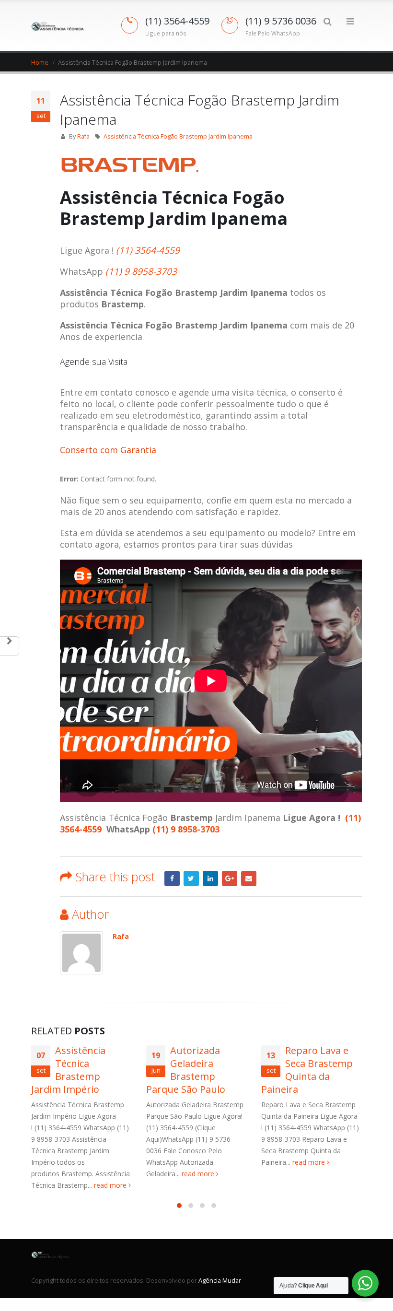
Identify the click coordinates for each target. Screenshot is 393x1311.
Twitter (191, 878)
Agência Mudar (219, 1280)
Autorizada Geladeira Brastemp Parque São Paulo (185, 1070)
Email (248, 878)
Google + (229, 878)
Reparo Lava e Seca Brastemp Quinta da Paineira (307, 1070)
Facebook (172, 878)
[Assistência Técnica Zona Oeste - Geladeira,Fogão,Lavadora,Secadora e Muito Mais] (57, 27)
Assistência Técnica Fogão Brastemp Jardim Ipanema (178, 136)
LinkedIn (210, 878)
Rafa (83, 136)
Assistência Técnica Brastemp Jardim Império (68, 1070)
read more (111, 1185)
